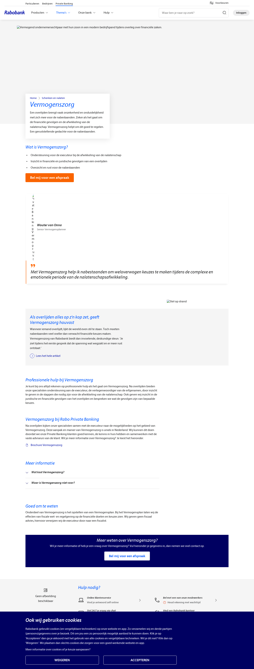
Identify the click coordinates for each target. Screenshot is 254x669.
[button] (219, 3)
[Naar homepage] (15, 13)
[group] (127, 239)
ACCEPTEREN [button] (140, 660)
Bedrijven (47, 3)
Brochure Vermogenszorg (46, 445)
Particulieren (32, 3)
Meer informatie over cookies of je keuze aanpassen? (58, 649)
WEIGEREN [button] (62, 660)
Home (33, 98)
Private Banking (64, 3)
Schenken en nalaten (53, 98)
